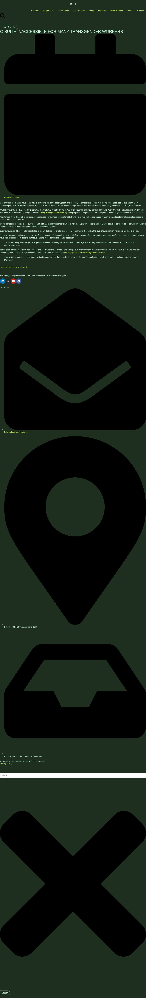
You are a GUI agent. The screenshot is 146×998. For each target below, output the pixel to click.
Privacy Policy (6, 763)
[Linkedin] (2, 281)
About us (34, 11)
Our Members (79, 11)
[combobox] (73, 775)
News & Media (116, 11)
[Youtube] (13, 281)
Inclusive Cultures (7, 267)
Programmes (48, 11)
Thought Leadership (97, 11)
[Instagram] (8, 281)
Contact (140, 11)
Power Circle (63, 11)
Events (130, 11)
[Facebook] (18, 281)
